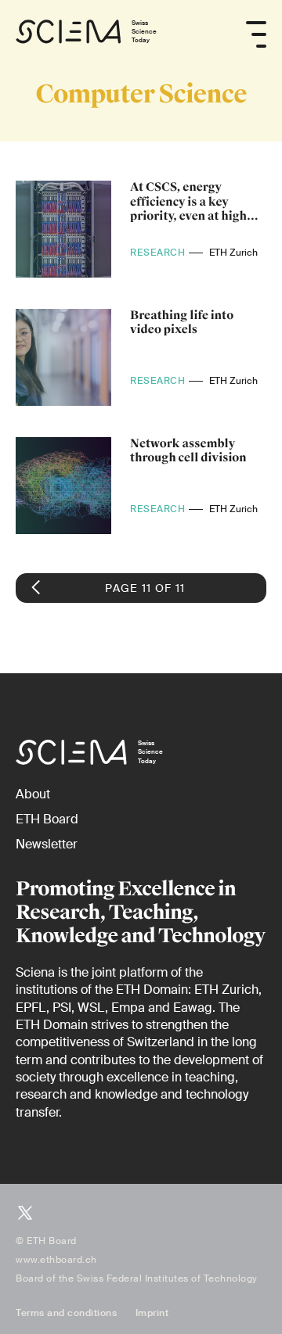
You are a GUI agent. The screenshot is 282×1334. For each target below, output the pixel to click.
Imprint (152, 1313)
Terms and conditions (66, 1313)
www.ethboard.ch (56, 1259)
